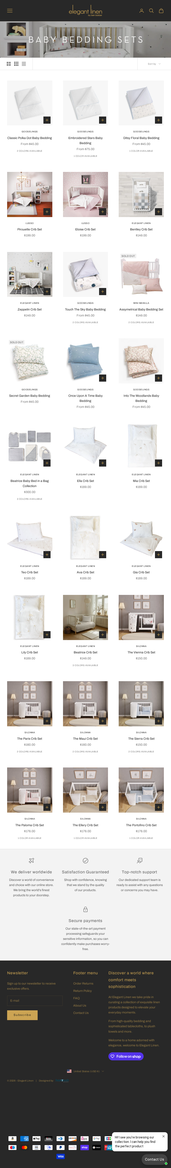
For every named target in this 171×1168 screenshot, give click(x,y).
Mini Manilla (141, 303)
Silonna (141, 646)
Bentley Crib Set (141, 229)
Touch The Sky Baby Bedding (85, 309)
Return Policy (82, 991)
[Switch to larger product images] (9, 64)
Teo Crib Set (29, 572)
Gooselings (30, 131)
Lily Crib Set (29, 652)
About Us (79, 1005)
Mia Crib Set (141, 481)
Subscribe (22, 1015)
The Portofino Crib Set (141, 825)
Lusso (30, 223)
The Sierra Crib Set (141, 738)
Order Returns (83, 983)
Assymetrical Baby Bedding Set (141, 309)
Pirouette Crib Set (29, 229)
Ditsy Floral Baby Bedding (141, 138)
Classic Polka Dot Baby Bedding (29, 138)
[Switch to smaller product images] (16, 64)
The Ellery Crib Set (85, 825)
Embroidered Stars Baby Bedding (85, 140)
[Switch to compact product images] (24, 64)
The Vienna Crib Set (141, 652)
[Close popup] (163, 1136)
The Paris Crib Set (29, 738)
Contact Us (81, 1013)
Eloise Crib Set (85, 229)
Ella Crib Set (85, 481)
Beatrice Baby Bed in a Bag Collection (29, 483)
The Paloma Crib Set (29, 825)
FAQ (76, 998)
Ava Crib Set (85, 572)
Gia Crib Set (141, 572)
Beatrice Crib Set (85, 652)
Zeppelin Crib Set (30, 309)
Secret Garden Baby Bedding (29, 395)
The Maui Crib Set (85, 738)
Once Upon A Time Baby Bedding (85, 398)
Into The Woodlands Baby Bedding (141, 398)
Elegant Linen (141, 223)
